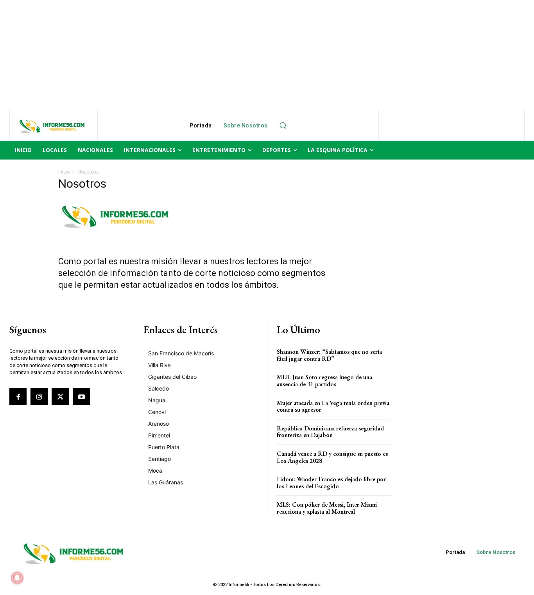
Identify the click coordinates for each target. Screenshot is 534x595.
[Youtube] (81, 396)
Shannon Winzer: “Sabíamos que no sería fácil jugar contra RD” (329, 355)
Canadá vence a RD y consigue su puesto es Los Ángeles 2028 (332, 457)
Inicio (64, 171)
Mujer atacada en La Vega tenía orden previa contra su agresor (333, 406)
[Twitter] (60, 396)
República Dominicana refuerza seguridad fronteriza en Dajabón (330, 431)
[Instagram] (39, 396)
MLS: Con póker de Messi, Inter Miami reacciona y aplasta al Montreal (327, 508)
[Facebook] (18, 396)
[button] (283, 125)
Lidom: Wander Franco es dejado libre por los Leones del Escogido (331, 482)
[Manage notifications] (17, 578)
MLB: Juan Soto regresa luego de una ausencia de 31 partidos (324, 380)
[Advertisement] (234, 54)
